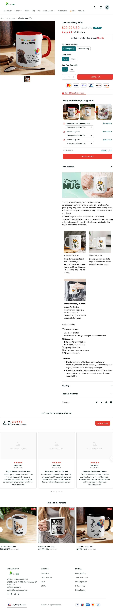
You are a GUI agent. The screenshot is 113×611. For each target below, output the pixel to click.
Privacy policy (80, 573)
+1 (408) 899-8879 (14, 587)
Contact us (45, 573)
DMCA (43, 586)
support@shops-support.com (17, 590)
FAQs (43, 582)
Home (2, 18)
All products (11, 18)
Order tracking (46, 577)
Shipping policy (81, 582)
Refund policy (80, 590)
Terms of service (81, 577)
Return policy (80, 586)
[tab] (51, 491)
